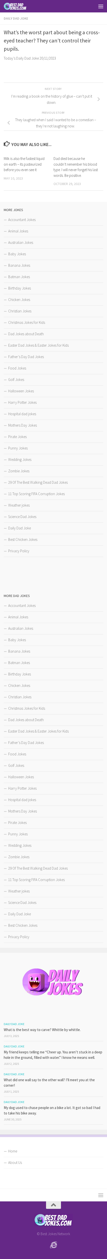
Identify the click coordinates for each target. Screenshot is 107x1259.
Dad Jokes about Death (26, 334)
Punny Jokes (18, 448)
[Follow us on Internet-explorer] (53, 1245)
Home (12, 1151)
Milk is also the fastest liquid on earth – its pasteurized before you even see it (24, 164)
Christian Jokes (19, 311)
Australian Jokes (20, 242)
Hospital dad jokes (22, 413)
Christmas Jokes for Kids (26, 322)
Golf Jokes (16, 379)
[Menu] (101, 6)
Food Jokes (17, 368)
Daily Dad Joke (16, 18)
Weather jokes (19, 505)
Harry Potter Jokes (22, 402)
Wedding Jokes (19, 459)
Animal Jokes (18, 231)
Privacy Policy (18, 551)
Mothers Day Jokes (22, 425)
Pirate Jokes (17, 436)
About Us (15, 1162)
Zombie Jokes (18, 471)
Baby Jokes (17, 254)
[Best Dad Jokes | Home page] (19, 6)
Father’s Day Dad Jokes (26, 356)
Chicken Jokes (19, 299)
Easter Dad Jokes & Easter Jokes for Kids (38, 345)
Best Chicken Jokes (22, 539)
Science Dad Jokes (22, 516)
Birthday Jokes (19, 288)
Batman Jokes (19, 276)
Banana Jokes (19, 265)
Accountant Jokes (22, 219)
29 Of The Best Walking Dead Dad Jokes (38, 482)
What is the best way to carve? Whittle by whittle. (42, 1029)
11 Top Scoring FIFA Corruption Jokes (36, 493)
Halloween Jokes (21, 391)
